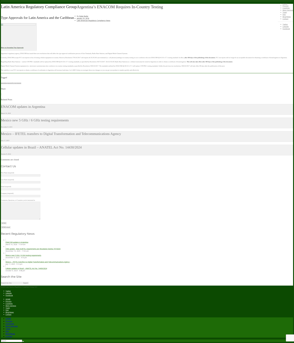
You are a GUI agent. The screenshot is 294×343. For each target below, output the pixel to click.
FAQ (284, 14)
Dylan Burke (83, 16)
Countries (286, 8)
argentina (4, 83)
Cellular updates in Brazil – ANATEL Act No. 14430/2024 (26, 268)
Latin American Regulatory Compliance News (93, 20)
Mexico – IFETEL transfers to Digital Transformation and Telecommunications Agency (38, 262)
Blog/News (287, 17)
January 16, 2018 (83, 18)
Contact (285, 19)
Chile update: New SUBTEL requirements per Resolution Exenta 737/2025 (33, 249)
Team (285, 12)
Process (285, 6)
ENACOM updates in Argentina (17, 242)
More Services (288, 10)
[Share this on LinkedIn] (1, 94)
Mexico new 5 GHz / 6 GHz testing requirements (23, 255)
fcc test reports (16, 83)
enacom (9, 83)
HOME (285, 4)
